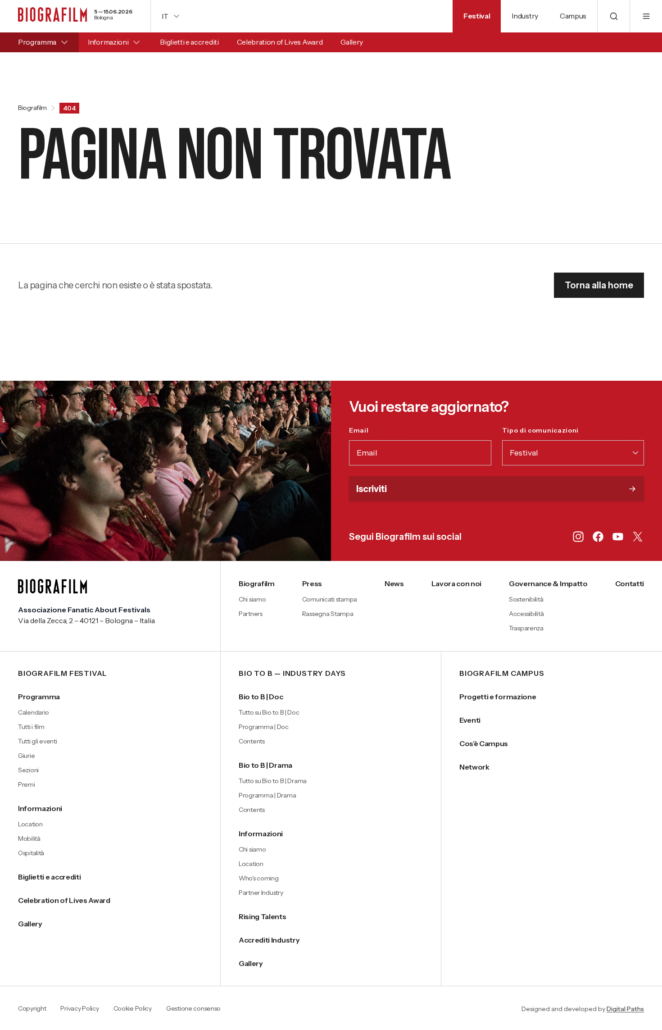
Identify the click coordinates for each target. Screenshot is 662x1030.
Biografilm (32, 108)
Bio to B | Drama (265, 765)
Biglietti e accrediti (189, 41)
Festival (476, 15)
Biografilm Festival (62, 674)
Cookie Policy (132, 1008)
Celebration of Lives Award (280, 41)
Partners (251, 614)
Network (474, 766)
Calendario (33, 712)
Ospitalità (31, 853)
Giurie (26, 756)
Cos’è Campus (483, 743)
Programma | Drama (267, 795)
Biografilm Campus (501, 674)
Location (30, 824)
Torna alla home (599, 285)
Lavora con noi (456, 583)
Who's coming (259, 878)
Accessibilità (526, 614)
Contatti (629, 583)
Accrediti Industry (269, 939)
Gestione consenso (193, 1008)
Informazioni (108, 41)
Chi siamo (252, 599)
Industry (525, 15)
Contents (252, 741)
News (394, 583)
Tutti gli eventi (37, 741)
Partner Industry (261, 893)
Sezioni (28, 770)
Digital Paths (625, 1009)
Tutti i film (31, 727)
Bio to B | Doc (261, 696)
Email (378, 430)
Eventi (470, 720)
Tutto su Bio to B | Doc (269, 712)
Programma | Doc (264, 727)
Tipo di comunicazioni (560, 430)
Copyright (32, 1008)
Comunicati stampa (329, 599)
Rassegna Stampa (328, 614)
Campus (573, 15)
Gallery (351, 41)
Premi (26, 784)
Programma (37, 41)
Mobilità (29, 838)
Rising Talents (262, 916)
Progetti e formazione (497, 696)
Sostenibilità (526, 599)
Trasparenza (526, 628)
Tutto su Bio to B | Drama (273, 781)
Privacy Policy (79, 1008)
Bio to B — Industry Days (292, 674)
